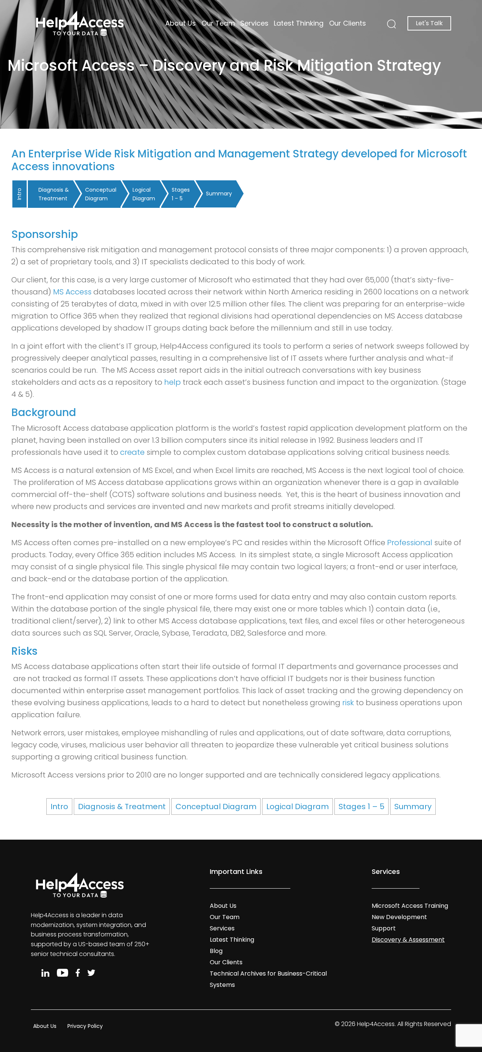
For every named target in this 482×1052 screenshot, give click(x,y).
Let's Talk (429, 23)
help (172, 382)
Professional (409, 542)
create (132, 452)
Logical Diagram (144, 194)
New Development (399, 917)
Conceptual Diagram (100, 194)
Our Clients (347, 23)
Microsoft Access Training (410, 905)
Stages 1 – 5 (181, 194)
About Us (180, 23)
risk (348, 702)
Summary (219, 193)
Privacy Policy (85, 1026)
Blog (216, 951)
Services (254, 23)
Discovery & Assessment (408, 939)
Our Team (218, 23)
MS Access (72, 292)
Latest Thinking (298, 23)
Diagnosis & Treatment (53, 194)
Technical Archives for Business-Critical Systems (268, 979)
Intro (19, 194)
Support (384, 928)
